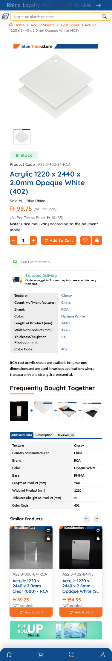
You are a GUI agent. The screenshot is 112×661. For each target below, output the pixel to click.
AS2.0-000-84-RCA (30, 574)
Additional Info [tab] (21, 435)
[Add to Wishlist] (85, 240)
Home (19, 25)
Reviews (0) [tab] (65, 435)
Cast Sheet (70, 25)
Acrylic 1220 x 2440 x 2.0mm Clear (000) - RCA (30, 586)
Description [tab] (44, 435)
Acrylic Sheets (43, 25)
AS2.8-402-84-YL (77, 574)
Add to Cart (61, 240)
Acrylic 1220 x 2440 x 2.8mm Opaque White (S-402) (80, 586)
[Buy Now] (97, 240)
